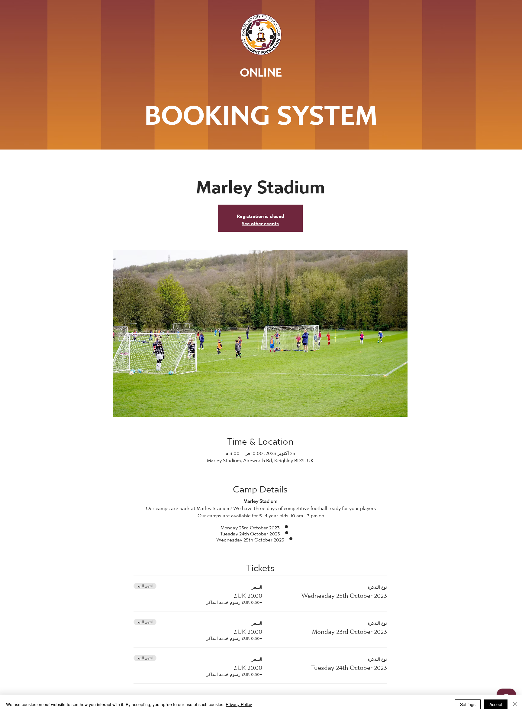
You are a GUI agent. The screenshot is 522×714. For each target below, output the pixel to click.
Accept (495, 704)
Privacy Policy (239, 704)
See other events (260, 221)
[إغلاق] (514, 704)
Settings (467, 704)
